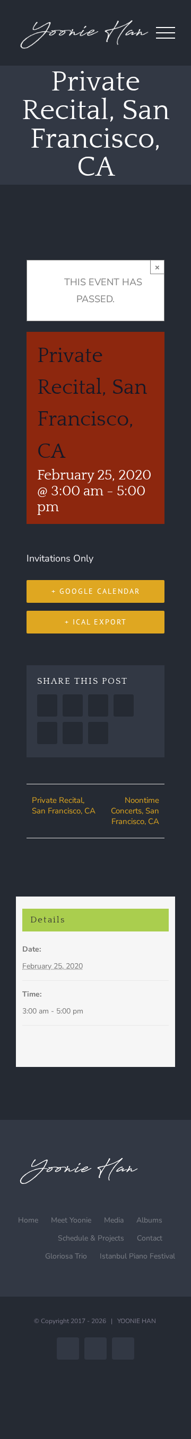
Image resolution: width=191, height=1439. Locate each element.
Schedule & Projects (91, 1238)
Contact (149, 1238)
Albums (149, 1220)
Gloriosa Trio (66, 1256)
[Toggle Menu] (165, 33)
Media (114, 1220)
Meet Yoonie (71, 1220)
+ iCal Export (96, 622)
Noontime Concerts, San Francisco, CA (135, 811)
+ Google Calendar (95, 591)
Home (28, 1220)
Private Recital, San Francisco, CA (64, 805)
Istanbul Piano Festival (137, 1256)
